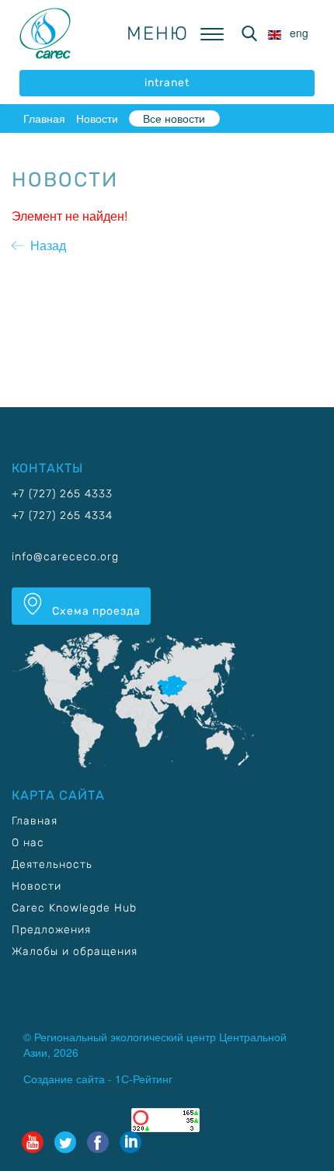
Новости (97, 118)
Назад (45, 245)
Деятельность (52, 864)
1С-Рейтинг (143, 1078)
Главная (44, 118)
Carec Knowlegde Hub (74, 908)
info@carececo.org (65, 556)
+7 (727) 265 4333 (62, 493)
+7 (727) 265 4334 (62, 515)
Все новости (174, 118)
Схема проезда (95, 611)
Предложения (51, 929)
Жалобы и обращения (74, 951)
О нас (28, 842)
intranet (167, 82)
